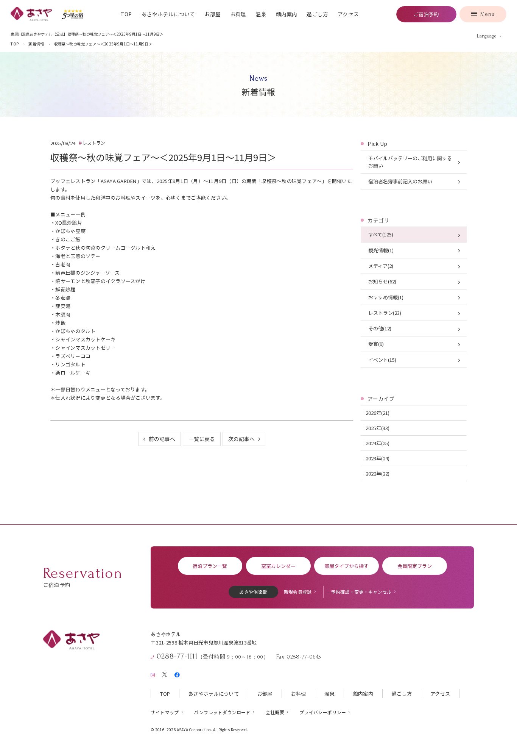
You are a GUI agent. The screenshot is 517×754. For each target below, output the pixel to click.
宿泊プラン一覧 (210, 565)
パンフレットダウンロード (222, 712)
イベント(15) (382, 359)
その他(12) (379, 328)
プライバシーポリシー (322, 712)
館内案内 (286, 14)
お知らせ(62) (382, 281)
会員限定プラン (414, 565)
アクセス (348, 14)
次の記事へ (241, 439)
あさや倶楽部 (253, 591)
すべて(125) (380, 234)
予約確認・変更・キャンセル (361, 591)
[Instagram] (153, 673)
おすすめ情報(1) (385, 297)
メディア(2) (380, 265)
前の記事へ (162, 439)
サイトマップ (165, 712)
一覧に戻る (201, 439)
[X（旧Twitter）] (164, 673)
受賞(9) (376, 343)
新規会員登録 (298, 591)
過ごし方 (317, 14)
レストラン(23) (384, 312)
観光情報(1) (381, 250)
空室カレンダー (278, 565)
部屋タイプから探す (346, 565)
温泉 (260, 14)
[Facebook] (176, 673)
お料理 (238, 14)
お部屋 (212, 14)
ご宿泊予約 (426, 14)
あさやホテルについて (168, 14)
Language (487, 36)
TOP (126, 14)
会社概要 (275, 712)
